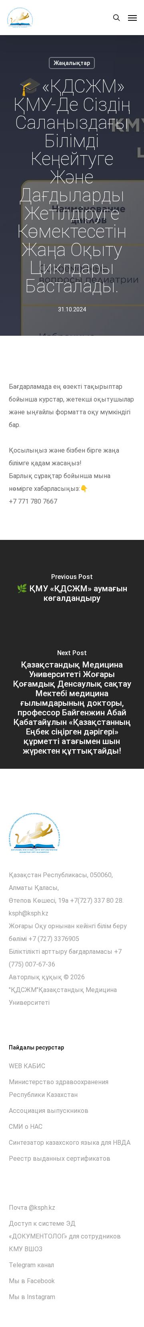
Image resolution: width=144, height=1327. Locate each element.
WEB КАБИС (27, 1066)
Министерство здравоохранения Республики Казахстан (58, 1088)
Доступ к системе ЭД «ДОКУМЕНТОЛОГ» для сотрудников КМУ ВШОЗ (65, 1236)
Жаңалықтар (72, 63)
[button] (132, 18)
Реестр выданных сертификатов (59, 1158)
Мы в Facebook (32, 1281)
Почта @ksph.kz (32, 1207)
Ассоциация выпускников (48, 1110)
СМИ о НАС (25, 1126)
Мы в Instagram (32, 1297)
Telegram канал (31, 1265)
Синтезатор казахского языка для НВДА (69, 1142)
